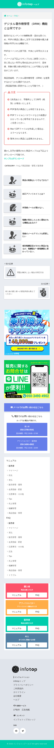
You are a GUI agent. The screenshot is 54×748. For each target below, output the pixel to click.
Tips (10, 499)
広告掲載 (26, 710)
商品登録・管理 (28, 165)
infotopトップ (19, 681)
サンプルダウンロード (14, 159)
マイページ (13, 470)
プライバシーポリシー (23, 685)
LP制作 (16, 710)
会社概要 (17, 696)
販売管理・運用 (15, 485)
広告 (10, 551)
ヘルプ (16, 700)
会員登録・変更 (15, 489)
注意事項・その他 (16, 494)
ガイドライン (19, 692)
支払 (10, 480)
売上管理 (12, 503)
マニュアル (11, 461)
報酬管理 (12, 508)
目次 (10, 475)
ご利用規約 (18, 688)
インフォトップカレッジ (24, 719)
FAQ (18, 165)
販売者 (40, 165)
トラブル (12, 575)
